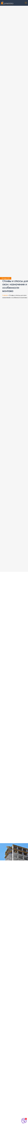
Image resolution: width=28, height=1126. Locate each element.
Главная (5, 295)
